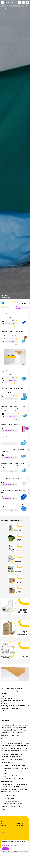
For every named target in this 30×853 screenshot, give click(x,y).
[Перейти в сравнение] (19, 2)
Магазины (3, 825)
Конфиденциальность (6, 836)
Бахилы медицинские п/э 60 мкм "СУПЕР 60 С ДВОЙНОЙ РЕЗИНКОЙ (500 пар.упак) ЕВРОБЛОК (13, 407)
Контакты (3, 829)
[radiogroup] (9, 317)
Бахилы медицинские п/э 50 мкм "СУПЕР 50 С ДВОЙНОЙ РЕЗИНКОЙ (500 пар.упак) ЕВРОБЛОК (13, 437)
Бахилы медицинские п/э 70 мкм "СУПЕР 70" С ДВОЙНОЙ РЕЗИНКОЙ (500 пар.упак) (13, 464)
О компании (3, 821)
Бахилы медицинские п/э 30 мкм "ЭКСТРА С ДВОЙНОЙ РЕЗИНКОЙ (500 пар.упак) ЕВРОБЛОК (12, 371)
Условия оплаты (19, 823)
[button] (28, 313)
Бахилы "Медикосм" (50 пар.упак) (9, 424)
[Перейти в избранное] (23, 2)
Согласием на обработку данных (9, 845)
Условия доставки (19, 825)
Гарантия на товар (20, 827)
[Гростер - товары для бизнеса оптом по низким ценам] (10, 2)
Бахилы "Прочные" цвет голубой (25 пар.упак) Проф (13, 491)
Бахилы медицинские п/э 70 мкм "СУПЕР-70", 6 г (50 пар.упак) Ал (13, 450)
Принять (5, 848)
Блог (2, 823)
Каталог (4, 5)
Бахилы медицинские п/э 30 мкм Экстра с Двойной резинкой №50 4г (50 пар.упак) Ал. (12, 389)
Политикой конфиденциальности (17, 844)
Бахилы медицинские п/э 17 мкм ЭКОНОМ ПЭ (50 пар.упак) (12, 332)
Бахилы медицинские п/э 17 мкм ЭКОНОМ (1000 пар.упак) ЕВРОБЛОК (13, 314)
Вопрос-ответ (4, 835)
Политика (3, 827)
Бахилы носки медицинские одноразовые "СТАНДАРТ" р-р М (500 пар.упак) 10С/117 (12, 477)
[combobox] (22, 308)
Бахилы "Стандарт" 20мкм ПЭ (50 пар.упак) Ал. (13, 504)
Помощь (17, 821)
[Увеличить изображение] (24, 321)
